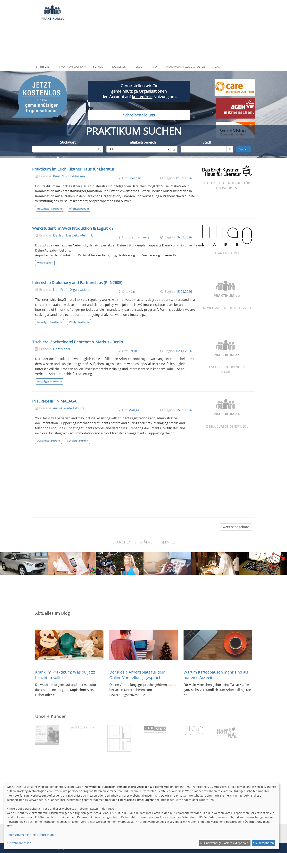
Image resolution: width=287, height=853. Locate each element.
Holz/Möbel (61, 349)
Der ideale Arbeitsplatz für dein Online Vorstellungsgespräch (137, 674)
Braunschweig (138, 237)
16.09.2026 (184, 237)
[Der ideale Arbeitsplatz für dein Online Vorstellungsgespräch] (143, 644)
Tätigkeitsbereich (142, 142)
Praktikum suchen (71, 66)
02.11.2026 (184, 351)
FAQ (154, 66)
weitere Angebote (236, 527)
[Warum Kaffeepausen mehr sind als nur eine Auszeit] (218, 644)
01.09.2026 (184, 178)
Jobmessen (119, 66)
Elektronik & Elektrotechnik (73, 235)
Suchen (244, 149)
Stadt (207, 142)
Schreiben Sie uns (139, 115)
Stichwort (68, 142)
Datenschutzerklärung (21, 835)
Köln (131, 291)
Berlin (132, 351)
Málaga (133, 410)
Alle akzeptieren (263, 843)
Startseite (42, 66)
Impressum (46, 835)
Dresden (134, 178)
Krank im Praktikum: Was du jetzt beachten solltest (65, 674)
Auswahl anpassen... (20, 843)
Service (98, 66)
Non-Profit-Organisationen (72, 289)
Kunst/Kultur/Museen (69, 176)
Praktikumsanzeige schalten (185, 66)
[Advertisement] (161, 31)
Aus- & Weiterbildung (68, 408)
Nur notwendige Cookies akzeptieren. (224, 843)
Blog (139, 66)
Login (218, 66)
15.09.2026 (184, 291)
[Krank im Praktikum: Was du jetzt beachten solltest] (69, 644)
